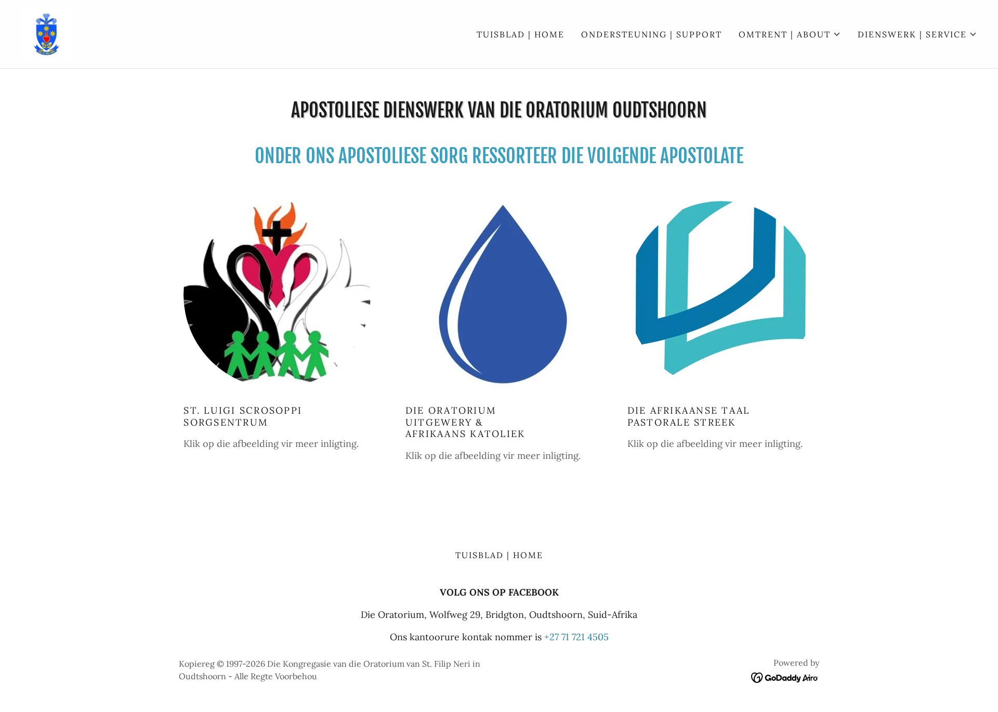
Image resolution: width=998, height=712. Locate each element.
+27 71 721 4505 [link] (576, 637)
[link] (46, 33)
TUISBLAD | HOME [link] (520, 34)
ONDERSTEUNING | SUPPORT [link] (651, 34)
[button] (790, 34)
